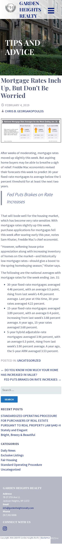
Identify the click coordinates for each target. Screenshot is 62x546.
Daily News (8, 450)
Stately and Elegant (14, 430)
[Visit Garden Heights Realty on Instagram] (5, 529)
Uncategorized (29, 360)
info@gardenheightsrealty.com (18, 507)
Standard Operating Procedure (21, 465)
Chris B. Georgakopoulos (24, 111)
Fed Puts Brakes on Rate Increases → (32, 379)
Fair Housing (9, 460)
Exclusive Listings (12, 455)
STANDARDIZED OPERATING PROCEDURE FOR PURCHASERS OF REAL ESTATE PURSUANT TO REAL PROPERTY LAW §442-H (31, 420)
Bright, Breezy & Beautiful (18, 435)
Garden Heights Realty (30, 9)
